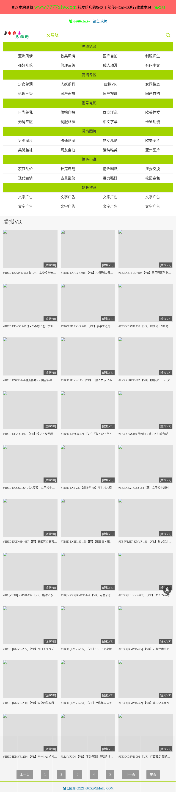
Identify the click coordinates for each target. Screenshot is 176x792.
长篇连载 (67, 169)
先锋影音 (89, 47)
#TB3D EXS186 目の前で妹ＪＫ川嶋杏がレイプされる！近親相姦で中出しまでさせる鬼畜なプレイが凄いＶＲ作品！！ (145, 434)
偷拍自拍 (67, 112)
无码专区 (25, 122)
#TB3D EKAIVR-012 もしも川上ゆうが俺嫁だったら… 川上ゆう (30, 272)
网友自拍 (67, 150)
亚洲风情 (25, 56)
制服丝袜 (67, 122)
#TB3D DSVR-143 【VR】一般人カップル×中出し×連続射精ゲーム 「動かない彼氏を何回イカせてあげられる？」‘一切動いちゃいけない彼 (88, 380)
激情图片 (89, 131)
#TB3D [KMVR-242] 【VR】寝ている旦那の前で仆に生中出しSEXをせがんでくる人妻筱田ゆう (145, 703)
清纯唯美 (110, 150)
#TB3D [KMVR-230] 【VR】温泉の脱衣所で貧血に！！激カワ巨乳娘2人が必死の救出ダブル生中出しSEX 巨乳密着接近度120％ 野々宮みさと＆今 (30, 703)
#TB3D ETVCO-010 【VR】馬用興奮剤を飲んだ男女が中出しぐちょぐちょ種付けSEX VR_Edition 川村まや (145, 272)
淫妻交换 (152, 169)
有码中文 (152, 65)
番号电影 (89, 103)
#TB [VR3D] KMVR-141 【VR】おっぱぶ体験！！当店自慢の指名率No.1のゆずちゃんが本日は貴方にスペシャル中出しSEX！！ (145, 541)
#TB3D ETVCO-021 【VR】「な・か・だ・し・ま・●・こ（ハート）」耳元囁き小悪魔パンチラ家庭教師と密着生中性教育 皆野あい (88, 434)
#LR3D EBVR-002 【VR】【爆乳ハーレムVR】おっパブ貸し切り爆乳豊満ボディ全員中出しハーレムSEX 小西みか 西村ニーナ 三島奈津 (145, 380)
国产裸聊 (110, 94)
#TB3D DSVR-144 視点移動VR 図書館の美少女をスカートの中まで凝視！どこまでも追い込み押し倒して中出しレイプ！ (30, 380)
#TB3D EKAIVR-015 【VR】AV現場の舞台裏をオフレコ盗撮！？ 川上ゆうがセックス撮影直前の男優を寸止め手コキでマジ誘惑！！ (88, 272)
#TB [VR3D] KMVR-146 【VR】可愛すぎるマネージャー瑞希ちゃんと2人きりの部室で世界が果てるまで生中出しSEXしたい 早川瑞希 (88, 595)
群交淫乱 (110, 112)
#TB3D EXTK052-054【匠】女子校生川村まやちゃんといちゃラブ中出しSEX (145, 487)
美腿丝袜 (25, 150)
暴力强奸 (110, 178)
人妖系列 (67, 84)
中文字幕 (110, 122)
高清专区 (89, 75)
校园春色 (152, 178)
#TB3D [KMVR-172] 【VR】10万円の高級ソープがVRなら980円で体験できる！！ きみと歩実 (88, 649)
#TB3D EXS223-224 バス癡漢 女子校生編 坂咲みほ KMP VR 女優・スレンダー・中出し (30, 487)
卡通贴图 (67, 141)
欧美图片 (152, 141)
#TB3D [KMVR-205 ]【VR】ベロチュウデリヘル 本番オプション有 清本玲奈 (30, 649)
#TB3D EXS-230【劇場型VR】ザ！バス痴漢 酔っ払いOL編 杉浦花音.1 (88, 487)
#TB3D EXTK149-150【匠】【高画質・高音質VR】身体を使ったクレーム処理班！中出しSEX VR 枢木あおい (88, 541)
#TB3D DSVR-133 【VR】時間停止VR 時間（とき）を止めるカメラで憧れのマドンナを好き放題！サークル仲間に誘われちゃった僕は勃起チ (145, 326)
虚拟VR (110, 84)
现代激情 (25, 178)
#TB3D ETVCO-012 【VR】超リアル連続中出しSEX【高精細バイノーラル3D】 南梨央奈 (30, 434)
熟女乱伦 (110, 141)
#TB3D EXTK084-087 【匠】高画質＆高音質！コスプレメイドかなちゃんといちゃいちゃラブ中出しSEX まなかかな (30, 541)
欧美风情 (67, 56)
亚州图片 (152, 150)
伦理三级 (67, 65)
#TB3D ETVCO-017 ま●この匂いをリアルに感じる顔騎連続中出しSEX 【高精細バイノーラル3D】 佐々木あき (30, 326)
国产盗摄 (67, 94)
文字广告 (25, 197)
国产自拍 (110, 56)
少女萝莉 (25, 84)
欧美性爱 (152, 112)
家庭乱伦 (25, 169)
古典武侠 (67, 178)
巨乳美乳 (25, 112)
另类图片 (25, 141)
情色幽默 (110, 169)
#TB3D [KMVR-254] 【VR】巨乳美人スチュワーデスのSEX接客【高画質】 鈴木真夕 (88, 703)
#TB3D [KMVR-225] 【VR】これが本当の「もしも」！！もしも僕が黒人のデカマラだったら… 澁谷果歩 (145, 649)
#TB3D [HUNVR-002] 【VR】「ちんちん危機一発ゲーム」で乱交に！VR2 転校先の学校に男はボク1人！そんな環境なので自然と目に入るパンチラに (145, 595)
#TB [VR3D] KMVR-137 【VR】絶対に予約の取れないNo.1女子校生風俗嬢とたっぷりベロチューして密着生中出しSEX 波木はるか (30, 595)
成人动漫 (110, 65)
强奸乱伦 (25, 65)
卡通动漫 (152, 122)
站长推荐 (89, 188)
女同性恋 (152, 84)
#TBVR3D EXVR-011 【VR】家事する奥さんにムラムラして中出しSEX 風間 (88, 326)
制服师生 (152, 56)
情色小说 (89, 159)
